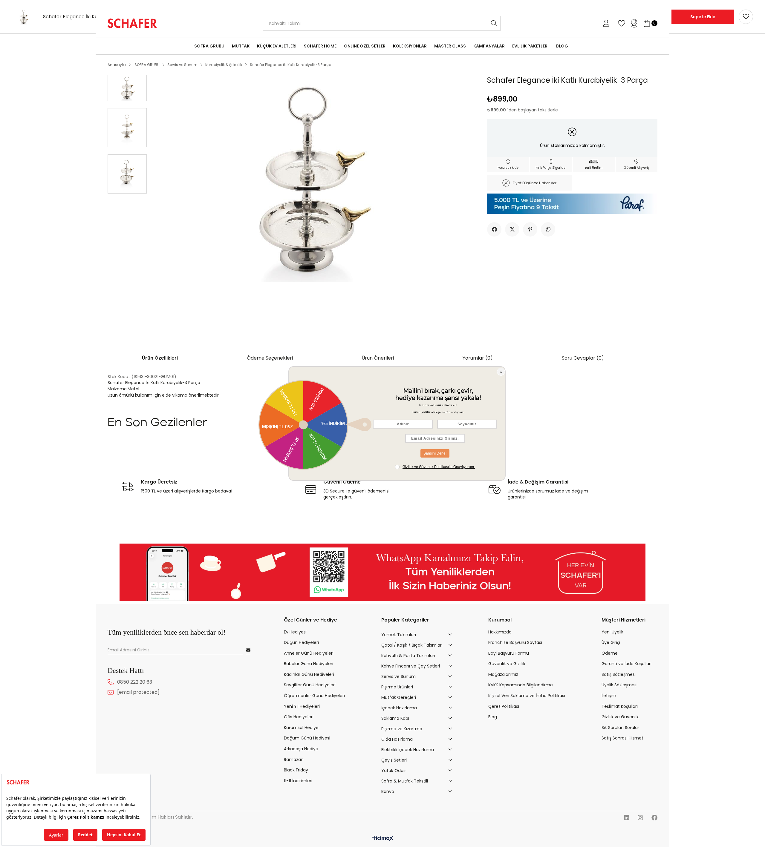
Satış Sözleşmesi (619, 674)
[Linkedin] (626, 818)
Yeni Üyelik (612, 632)
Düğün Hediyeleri (301, 642)
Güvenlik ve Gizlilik (506, 664)
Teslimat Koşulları (620, 706)
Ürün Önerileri (378, 358)
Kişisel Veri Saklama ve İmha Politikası (526, 696)
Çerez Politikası (503, 706)
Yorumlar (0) (478, 358)
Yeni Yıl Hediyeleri (302, 706)
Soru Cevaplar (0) (583, 358)
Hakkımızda (500, 632)
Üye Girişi (611, 642)
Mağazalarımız (503, 674)
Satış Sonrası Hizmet (622, 738)
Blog (492, 717)
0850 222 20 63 (134, 682)
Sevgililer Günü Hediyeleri (310, 685)
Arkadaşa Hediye (301, 749)
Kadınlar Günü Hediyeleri (309, 674)
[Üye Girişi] (606, 23)
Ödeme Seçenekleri (270, 358)
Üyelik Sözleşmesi (619, 685)
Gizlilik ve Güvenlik (620, 717)
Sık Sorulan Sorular (620, 728)
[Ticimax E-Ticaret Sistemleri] (382, 839)
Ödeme (610, 653)
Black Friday (296, 770)
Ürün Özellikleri (160, 358)
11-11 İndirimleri (298, 781)
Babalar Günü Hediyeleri (308, 664)
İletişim (609, 696)
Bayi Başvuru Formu (508, 653)
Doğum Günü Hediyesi (307, 738)
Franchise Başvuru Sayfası (515, 642)
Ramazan (294, 759)
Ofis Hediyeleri (298, 717)
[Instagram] (640, 818)
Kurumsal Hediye (301, 728)
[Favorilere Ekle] (746, 17)
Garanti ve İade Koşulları (626, 664)
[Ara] (494, 23)
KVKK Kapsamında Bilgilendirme (520, 685)
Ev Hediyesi (295, 632)
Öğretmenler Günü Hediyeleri (314, 696)
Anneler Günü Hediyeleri (308, 653)
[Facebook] (654, 818)
